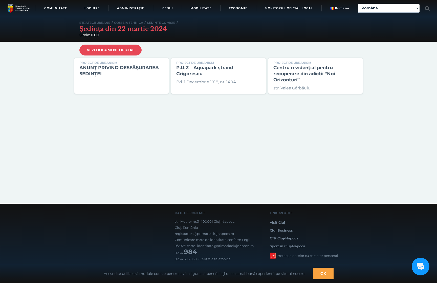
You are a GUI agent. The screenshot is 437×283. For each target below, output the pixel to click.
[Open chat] (420, 266)
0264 (186, 253)
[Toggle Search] (427, 8)
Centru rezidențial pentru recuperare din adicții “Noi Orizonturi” (304, 74)
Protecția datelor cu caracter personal (307, 256)
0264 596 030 (186, 259)
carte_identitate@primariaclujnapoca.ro (220, 246)
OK (323, 273)
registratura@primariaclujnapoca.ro (204, 234)
